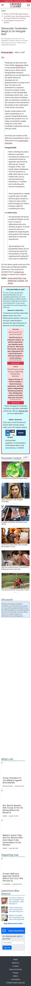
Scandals (20, 280)
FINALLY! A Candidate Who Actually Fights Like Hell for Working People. (16, 917)
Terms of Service (14, 614)
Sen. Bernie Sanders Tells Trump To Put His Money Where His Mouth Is (13, 809)
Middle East (12, 280)
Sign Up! (7, 947)
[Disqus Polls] (15, 640)
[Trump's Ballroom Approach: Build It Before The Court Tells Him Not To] (13, 864)
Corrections (15, 979)
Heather (5, 816)
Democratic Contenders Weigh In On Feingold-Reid (14, 31)
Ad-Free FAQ (23, 411)
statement (19, 65)
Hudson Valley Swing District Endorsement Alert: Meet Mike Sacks (16, 909)
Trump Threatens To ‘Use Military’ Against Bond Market (12, 780)
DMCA (15, 976)
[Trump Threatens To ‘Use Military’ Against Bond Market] (13, 768)
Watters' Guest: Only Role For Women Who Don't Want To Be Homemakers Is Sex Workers (13, 840)
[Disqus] (15, 684)
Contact (16, 966)
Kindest (10, 437)
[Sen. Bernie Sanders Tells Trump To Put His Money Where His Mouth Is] (13, 796)
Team (15, 959)
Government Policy (15, 278)
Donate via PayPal (21, 433)
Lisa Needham (7, 884)
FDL (2, 57)
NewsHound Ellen (8, 786)
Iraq (24, 278)
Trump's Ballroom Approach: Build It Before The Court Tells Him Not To (13, 877)
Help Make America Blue (13, 923)
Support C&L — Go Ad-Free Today (15, 1)
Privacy (15, 973)
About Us (15, 963)
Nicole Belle (8, 52)
